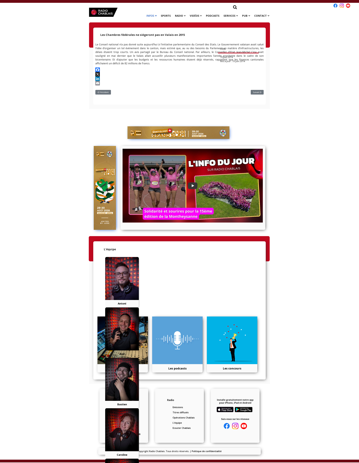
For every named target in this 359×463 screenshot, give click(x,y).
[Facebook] (179, 70)
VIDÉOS (194, 15)
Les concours (232, 368)
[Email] (179, 83)
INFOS (150, 15)
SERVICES (229, 15)
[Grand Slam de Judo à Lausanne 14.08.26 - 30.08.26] (178, 132)
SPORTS (166, 15)
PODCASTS (212, 15)
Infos (223, 48)
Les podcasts (177, 368)
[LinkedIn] (179, 78)
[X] (179, 74)
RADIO (179, 15)
